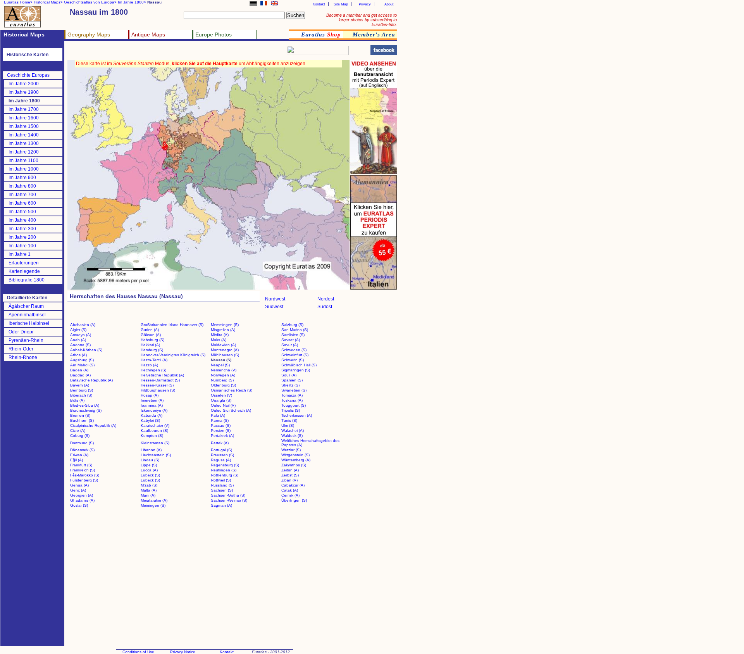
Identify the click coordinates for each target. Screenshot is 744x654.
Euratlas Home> (18, 2)
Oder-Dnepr (21, 332)
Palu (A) (218, 415)
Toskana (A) (292, 400)
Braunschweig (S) (86, 410)
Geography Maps (88, 34)
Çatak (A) (289, 490)
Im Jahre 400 (22, 220)
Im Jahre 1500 (24, 126)
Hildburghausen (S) (158, 390)
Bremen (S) (80, 415)
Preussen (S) (222, 455)
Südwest (274, 306)
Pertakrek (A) (222, 435)
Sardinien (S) (293, 335)
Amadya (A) (80, 335)
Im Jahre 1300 (24, 143)
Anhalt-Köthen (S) (86, 350)
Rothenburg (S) (224, 475)
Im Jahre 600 (22, 203)
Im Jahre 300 (22, 228)
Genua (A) (79, 485)
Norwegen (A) (223, 375)
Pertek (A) (220, 443)
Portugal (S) (221, 450)
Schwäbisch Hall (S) (299, 365)
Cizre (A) (77, 430)
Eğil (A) (76, 460)
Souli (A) (288, 375)
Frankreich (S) (82, 470)
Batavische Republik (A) (91, 380)
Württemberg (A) (295, 460)
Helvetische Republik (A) (162, 375)
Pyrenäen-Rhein (26, 340)
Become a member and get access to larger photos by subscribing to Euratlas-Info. (361, 20)
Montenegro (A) (225, 350)
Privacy (365, 4)
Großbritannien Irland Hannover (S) (172, 325)
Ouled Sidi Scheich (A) (231, 410)
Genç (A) (78, 490)
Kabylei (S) (150, 420)
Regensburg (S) (225, 465)
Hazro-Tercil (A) (154, 360)
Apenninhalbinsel (27, 315)
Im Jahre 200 (22, 237)
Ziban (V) (289, 480)
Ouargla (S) (221, 400)
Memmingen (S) (225, 325)
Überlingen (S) (294, 500)
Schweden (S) (294, 350)
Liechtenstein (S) (156, 455)
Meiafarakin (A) (154, 500)
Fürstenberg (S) (84, 480)
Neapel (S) (220, 365)
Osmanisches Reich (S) (231, 390)
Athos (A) (78, 355)
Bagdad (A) (80, 375)
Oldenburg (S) (223, 385)
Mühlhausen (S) (225, 355)
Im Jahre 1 (20, 254)
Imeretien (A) (152, 400)
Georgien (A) (81, 495)
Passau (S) (221, 425)
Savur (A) (289, 345)
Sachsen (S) (222, 490)
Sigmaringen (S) (295, 370)
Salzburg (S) (292, 325)
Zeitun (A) (290, 470)
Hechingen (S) (153, 370)
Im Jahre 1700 (24, 109)
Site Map (341, 4)
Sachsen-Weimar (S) (229, 500)
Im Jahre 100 (22, 245)
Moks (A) (218, 340)
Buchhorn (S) (82, 420)
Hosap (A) (149, 395)
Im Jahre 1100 (23, 160)
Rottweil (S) (221, 480)
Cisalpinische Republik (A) (93, 425)
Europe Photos (213, 34)
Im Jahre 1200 (24, 152)
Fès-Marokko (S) (84, 475)
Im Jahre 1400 (24, 135)
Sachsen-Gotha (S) (228, 495)
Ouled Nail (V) (223, 405)
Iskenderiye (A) (154, 410)
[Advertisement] (159, 52)
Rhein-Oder (21, 349)
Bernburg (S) (81, 390)
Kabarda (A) (151, 415)
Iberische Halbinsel (29, 323)
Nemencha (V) (223, 370)
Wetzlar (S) (291, 450)
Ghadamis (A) (82, 500)
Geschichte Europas (28, 75)
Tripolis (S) (290, 410)
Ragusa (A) (221, 460)
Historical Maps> (48, 2)
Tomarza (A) (292, 395)
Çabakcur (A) (293, 485)
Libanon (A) (151, 450)
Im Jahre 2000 (24, 83)
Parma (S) (220, 420)
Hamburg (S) (152, 350)
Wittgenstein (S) (295, 455)
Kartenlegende (24, 271)
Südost (324, 306)
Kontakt (319, 4)
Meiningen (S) (153, 505)
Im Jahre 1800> (132, 2)
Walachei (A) (292, 430)
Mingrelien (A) (223, 330)
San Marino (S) (294, 330)
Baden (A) (79, 370)
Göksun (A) (151, 335)
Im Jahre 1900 (24, 92)
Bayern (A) (79, 385)
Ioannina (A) (152, 405)
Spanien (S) (292, 380)
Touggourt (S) (293, 405)
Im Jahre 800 (22, 186)
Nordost (325, 299)
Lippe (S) (149, 465)
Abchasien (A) (82, 325)
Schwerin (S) (292, 360)
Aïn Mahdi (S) (82, 365)
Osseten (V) (221, 395)
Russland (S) (222, 485)
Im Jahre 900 (22, 177)
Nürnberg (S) (222, 380)
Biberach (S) (81, 395)
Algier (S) (78, 330)
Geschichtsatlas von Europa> (90, 2)
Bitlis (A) (77, 400)
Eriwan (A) (79, 455)
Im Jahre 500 (22, 211)
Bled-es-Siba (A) (84, 405)
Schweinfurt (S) (294, 355)
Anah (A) (78, 340)
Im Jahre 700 (22, 194)
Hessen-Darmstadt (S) (160, 380)
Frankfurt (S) (81, 465)
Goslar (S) (79, 505)
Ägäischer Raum (26, 306)
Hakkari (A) (150, 345)
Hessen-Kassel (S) (157, 385)
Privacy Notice (182, 652)
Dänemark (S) (82, 450)
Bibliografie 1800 (27, 280)
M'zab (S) (149, 485)
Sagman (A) (221, 505)
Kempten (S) (152, 435)
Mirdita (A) (220, 335)
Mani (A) (148, 495)
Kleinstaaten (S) (155, 443)
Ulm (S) (287, 425)
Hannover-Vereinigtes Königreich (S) (173, 355)
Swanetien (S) (294, 390)
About (389, 4)
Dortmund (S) (82, 443)
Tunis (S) (289, 420)
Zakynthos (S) (293, 465)
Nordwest (275, 299)
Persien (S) (221, 430)
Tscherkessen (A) (296, 415)
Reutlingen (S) (223, 470)
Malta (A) (149, 490)
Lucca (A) (149, 470)
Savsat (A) (290, 340)
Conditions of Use (138, 652)
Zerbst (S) (290, 475)
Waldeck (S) (292, 435)
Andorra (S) (80, 345)
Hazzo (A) (149, 365)
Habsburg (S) (152, 340)
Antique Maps (148, 34)
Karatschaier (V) (155, 425)
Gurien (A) (150, 330)
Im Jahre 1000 (24, 169)
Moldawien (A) (223, 345)
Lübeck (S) (150, 475)
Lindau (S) (150, 460)
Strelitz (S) (290, 385)
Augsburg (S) (82, 360)
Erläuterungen (24, 263)
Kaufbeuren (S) (154, 430)
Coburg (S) (80, 435)
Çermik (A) (290, 495)
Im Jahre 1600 (24, 118)
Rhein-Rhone (23, 357)
